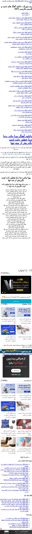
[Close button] (31, 529)
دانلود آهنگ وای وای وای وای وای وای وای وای (15, 502)
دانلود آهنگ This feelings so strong (18, 527)
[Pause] (3, 292)
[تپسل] (1, 529)
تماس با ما (25, 14)
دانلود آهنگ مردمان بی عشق (20, 525)
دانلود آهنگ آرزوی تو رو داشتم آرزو (18, 523)
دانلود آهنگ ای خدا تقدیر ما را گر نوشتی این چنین (14, 469)
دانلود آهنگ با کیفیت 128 (10, 354)
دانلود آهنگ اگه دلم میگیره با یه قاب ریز (17, 518)
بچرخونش (16, 301)
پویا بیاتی (28, 154)
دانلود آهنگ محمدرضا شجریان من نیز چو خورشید (14, 499)
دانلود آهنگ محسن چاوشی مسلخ (18, 478)
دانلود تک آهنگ (24, 457)
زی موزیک (16, 196)
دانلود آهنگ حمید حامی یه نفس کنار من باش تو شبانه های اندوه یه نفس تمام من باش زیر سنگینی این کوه (14, 505)
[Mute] (5, 292)
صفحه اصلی (24, 13)
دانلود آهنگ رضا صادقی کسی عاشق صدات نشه (14, 500)
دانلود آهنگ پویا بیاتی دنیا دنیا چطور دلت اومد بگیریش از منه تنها (17, 139)
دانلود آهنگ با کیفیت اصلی (24, 354)
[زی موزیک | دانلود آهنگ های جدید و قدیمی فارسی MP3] (16, 2)
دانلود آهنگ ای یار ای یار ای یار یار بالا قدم (16, 468)
